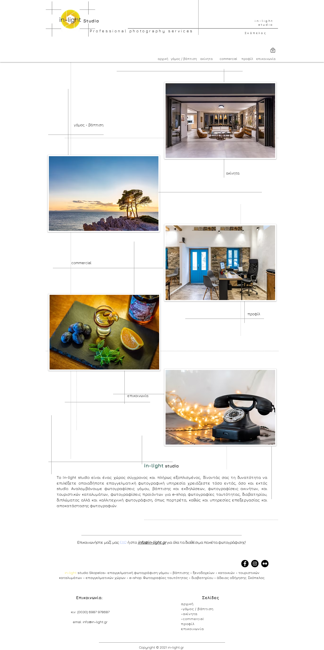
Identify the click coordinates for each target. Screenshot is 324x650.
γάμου (164, 573)
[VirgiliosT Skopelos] (255, 563)
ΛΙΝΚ (253, 645)
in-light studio (264, 22)
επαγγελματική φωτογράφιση (133, 573)
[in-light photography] (245, 563)
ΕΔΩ (123, 542)
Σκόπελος (256, 33)
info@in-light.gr (152, 542)
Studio (89, 20)
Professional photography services (142, 31)
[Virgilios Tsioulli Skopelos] (264, 563)
